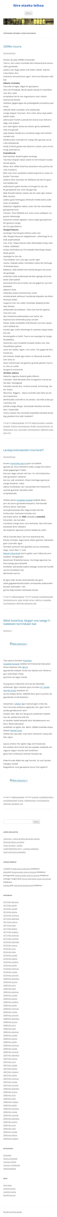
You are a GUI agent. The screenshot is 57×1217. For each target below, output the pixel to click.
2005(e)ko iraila (9, 1128)
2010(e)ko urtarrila (10, 975)
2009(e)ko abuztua (11, 992)
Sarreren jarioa (9, 1188)
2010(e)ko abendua (11, 942)
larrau (31, 600)
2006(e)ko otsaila (10, 1112)
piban (5, 872)
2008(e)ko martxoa (11, 1045)
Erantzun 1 (7, 630)
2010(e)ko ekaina (10, 958)
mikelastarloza (30, 800)
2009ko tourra (12, 46)
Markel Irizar (16, 730)
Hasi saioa (7, 1185)
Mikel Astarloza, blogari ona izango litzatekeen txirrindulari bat (26, 622)
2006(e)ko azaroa (10, 1092)
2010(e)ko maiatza (10, 962)
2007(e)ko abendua (11, 1055)
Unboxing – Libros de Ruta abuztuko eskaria (21, 839)
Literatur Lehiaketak (11, 1165)
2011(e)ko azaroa (10, 922)
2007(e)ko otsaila (10, 1082)
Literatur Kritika (9, 1162)
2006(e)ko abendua (11, 1088)
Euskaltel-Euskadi (25, 500)
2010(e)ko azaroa (10, 945)
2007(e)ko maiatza (10, 1072)
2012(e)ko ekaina (10, 912)
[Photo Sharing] (18, 644)
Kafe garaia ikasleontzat (23, 885)
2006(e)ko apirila (10, 1105)
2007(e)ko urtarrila (10, 1085)
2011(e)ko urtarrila (10, 938)
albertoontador (38, 423)
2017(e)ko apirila (10, 905)
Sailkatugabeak (18, 423)
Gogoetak (7, 1155)
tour (16, 429)
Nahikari (6, 885)
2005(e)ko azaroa (10, 1122)
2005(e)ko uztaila (10, 1132)
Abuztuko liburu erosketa (13, 842)
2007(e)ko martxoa (11, 1078)
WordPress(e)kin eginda (12, 1212)
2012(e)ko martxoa (11, 915)
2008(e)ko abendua (11, 1018)
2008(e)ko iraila (9, 1028)
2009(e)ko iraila (9, 988)
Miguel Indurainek (11, 553)
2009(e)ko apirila (10, 1005)
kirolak (33, 426)
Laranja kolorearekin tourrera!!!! (23, 450)
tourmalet (22, 429)
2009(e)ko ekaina (10, 998)
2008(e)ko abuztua (11, 1032)
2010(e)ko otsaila (10, 972)
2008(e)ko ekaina (10, 1038)
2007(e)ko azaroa (10, 1058)
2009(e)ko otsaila (10, 1012)
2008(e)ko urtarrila (10, 1052)
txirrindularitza (34, 429)
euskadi (35, 596)
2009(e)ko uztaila (10, 995)
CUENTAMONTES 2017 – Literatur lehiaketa (21, 849)
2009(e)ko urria (9, 985)
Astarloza (27, 660)
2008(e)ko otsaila (10, 1048)
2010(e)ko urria (9, 948)
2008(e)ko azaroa (10, 1022)
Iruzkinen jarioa (9, 1192)
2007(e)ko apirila (10, 1075)
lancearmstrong (43, 426)
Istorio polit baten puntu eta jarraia (36, 878)
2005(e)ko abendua (11, 1118)
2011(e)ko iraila (9, 925)
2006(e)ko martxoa (11, 1108)
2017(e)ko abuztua (11, 902)
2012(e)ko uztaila (10, 908)
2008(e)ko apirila (10, 1042)
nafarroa (38, 600)
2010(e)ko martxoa (11, 968)
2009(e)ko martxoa (11, 1008)
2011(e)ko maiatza (10, 932)
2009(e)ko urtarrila (10, 1015)
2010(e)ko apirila (10, 965)
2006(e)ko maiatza (10, 1102)
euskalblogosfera (46, 797)
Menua (28, 13)
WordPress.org (9, 1195)
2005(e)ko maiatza (10, 1138)
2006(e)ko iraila (9, 1098)
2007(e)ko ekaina (10, 1068)
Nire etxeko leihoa (28, 5)
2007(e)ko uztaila (10, 1065)
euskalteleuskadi (46, 596)
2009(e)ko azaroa (10, 982)
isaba (20, 600)
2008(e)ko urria (9, 1025)
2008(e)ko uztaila (10, 1035)
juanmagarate (23, 426)
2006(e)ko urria (9, 1095)
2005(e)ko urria (9, 1125)
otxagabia (47, 600)
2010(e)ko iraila (9, 952)
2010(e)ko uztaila (10, 955)
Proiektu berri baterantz (21, 869)
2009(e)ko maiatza (10, 1002)
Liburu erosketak (10, 1158)
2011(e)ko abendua (11, 918)
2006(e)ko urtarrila (10, 1115)
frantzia (14, 426)
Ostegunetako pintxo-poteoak (24, 872)
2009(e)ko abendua (11, 978)
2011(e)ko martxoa (11, 935)
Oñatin (18, 703)
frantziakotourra (10, 600)
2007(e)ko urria (9, 1062)
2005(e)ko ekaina (10, 1135)
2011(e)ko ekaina (10, 928)
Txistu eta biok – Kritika (12, 845)
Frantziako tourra (18, 463)
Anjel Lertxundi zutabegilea (14, 852)
